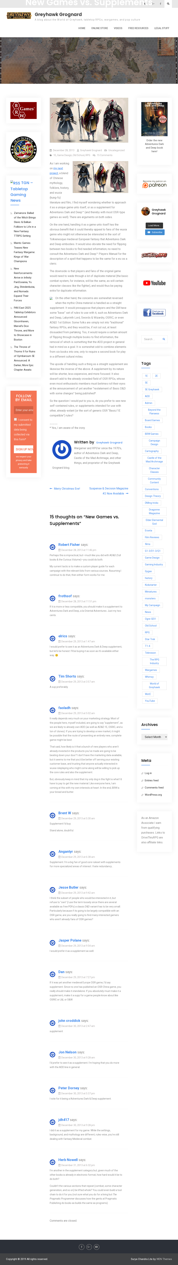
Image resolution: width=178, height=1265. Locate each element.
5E (146, 382)
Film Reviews (152, 537)
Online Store (99, 28)
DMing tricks (151, 502)
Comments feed (154, 787)
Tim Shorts (67, 676)
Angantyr (65, 851)
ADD (147, 396)
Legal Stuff (161, 28)
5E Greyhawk (152, 389)
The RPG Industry (154, 661)
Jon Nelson (67, 1052)
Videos (118, 28)
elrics (62, 636)
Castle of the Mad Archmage (154, 460)
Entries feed (152, 780)
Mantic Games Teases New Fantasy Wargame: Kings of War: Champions (24, 252)
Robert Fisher (69, 545)
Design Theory (153, 496)
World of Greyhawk (154, 685)
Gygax (148, 571)
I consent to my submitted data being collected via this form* (23, 429)
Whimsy (149, 676)
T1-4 (147, 646)
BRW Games (152, 433)
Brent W (64, 813)
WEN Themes (164, 1259)
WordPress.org (153, 794)
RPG (88, 155)
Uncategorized (116, 150)
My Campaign (152, 605)
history (148, 578)
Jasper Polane (69, 940)
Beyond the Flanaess (154, 411)
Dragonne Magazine (154, 511)
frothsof (65, 596)
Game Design (64, 155)
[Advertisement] (89, 41)
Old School (78, 155)
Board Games (152, 420)
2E (156, 375)
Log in (148, 773)
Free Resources (138, 28)
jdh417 (63, 1120)
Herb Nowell (68, 1160)
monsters (150, 598)
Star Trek (150, 639)
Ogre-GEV (150, 618)
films (147, 544)
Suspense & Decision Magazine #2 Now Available (108, 491)
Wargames (151, 670)
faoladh (64, 708)
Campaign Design (154, 442)
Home (81, 28)
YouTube (150, 700)
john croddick (69, 1021)
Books (148, 427)
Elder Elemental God (154, 522)
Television (150, 652)
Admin (148, 403)
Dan (61, 972)
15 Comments (104, 155)
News (148, 612)
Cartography (152, 451)
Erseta (148, 530)
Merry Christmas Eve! (67, 488)
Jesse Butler (68, 887)
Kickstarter (151, 584)
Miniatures (151, 591)
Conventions (152, 489)
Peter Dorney (68, 1088)
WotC (148, 694)
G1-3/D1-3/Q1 (153, 551)
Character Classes (154, 470)
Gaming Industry (154, 564)
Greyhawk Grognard (58, 14)
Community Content (154, 480)
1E (54, 155)
